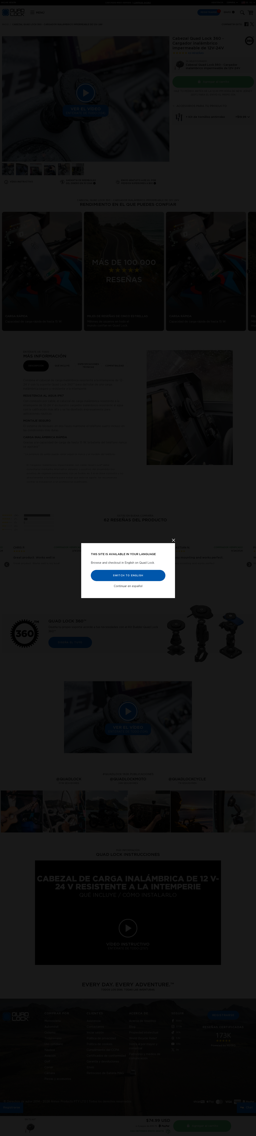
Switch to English (128, 575)
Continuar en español (128, 586)
